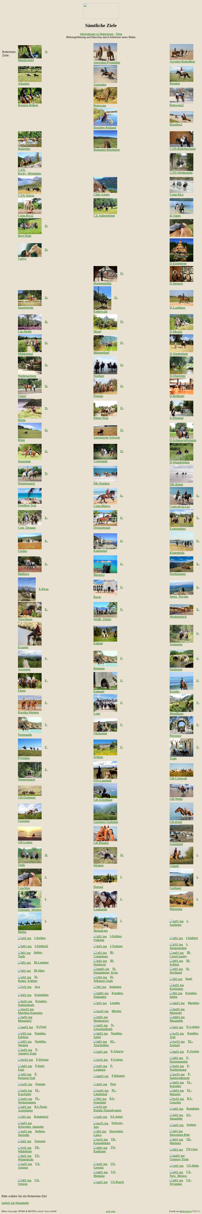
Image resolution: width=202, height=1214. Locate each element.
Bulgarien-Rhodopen (107, 149)
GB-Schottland (103, 800)
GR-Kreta (176, 822)
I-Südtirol (192, 938)
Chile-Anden (102, 194)
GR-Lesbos (25, 842)
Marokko (193, 1003)
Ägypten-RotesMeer (182, 61)
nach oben (110, 1211)
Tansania (39, 1141)
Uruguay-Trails (179, 1159)
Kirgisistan (176, 988)
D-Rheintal (176, 418)
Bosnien (175, 83)
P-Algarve (117, 1051)
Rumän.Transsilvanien (107, 1110)
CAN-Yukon (26, 195)
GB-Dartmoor (27, 797)
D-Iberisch (176, 283)
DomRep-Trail (27, 505)
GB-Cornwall (178, 778)
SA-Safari (116, 1116)
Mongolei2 (25, 1020)
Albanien (23, 83)
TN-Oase (192, 1149)
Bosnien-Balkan (28, 105)
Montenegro (101, 1020)
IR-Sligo (39, 970)
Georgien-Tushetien (106, 822)
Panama (40, 1084)
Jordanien (115, 986)
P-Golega (117, 1059)
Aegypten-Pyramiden (107, 62)
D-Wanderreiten (180, 462)
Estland (98, 643)
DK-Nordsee (102, 483)
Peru (113, 1084)
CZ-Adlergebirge (104, 215)
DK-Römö (176, 484)
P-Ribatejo (118, 1075)
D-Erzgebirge (178, 263)
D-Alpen (175, 215)
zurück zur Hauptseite (15, 1203)
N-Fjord (41, 1026)
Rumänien (192, 1108)
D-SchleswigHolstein (183, 440)
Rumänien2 (41, 1116)
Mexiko (116, 1011)
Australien (100, 84)
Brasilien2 (176, 124)
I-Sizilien (40, 938)
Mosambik (176, 1020)
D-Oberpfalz (177, 376)
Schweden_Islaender (31, 1126)
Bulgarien (24, 148)
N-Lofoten (192, 1026)
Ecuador (23, 647)
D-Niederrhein (179, 353)
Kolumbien (42, 995)
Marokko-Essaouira (30, 1012)
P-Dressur (42, 1059)
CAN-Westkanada (181, 172)
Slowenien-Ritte (180, 1134)
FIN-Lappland (102, 780)
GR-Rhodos (101, 843)
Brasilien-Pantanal (105, 127)
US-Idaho (193, 1165)
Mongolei (176, 1012)
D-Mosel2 (176, 331)
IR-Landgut (41, 962)
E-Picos (44, 589)
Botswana (100, 105)
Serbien (191, 1124)
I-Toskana (116, 946)
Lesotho (115, 1003)
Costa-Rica (176, 194)
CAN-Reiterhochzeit (182, 148)
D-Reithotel (177, 396)
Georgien (24, 821)
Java (37, 986)
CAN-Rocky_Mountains (29, 171)
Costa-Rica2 (25, 215)
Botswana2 (177, 105)
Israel (188, 978)
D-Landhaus (177, 307)
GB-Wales (176, 799)
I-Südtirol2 (41, 946)
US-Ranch (117, 1182)
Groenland (176, 844)
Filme (119, 34)
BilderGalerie (186, 1211)
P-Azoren (193, 1051)
